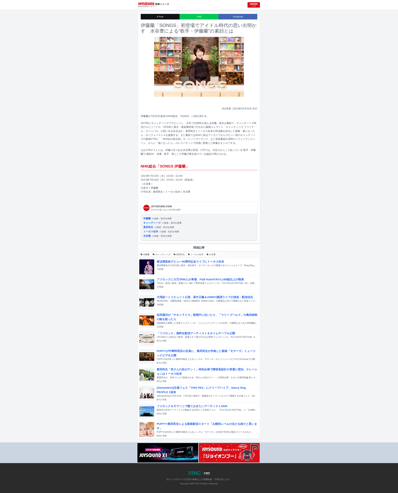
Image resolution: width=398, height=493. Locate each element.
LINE (199, 16)
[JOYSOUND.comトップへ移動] (254, 5)
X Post (160, 16)
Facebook (238, 16)
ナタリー (152, 6)
